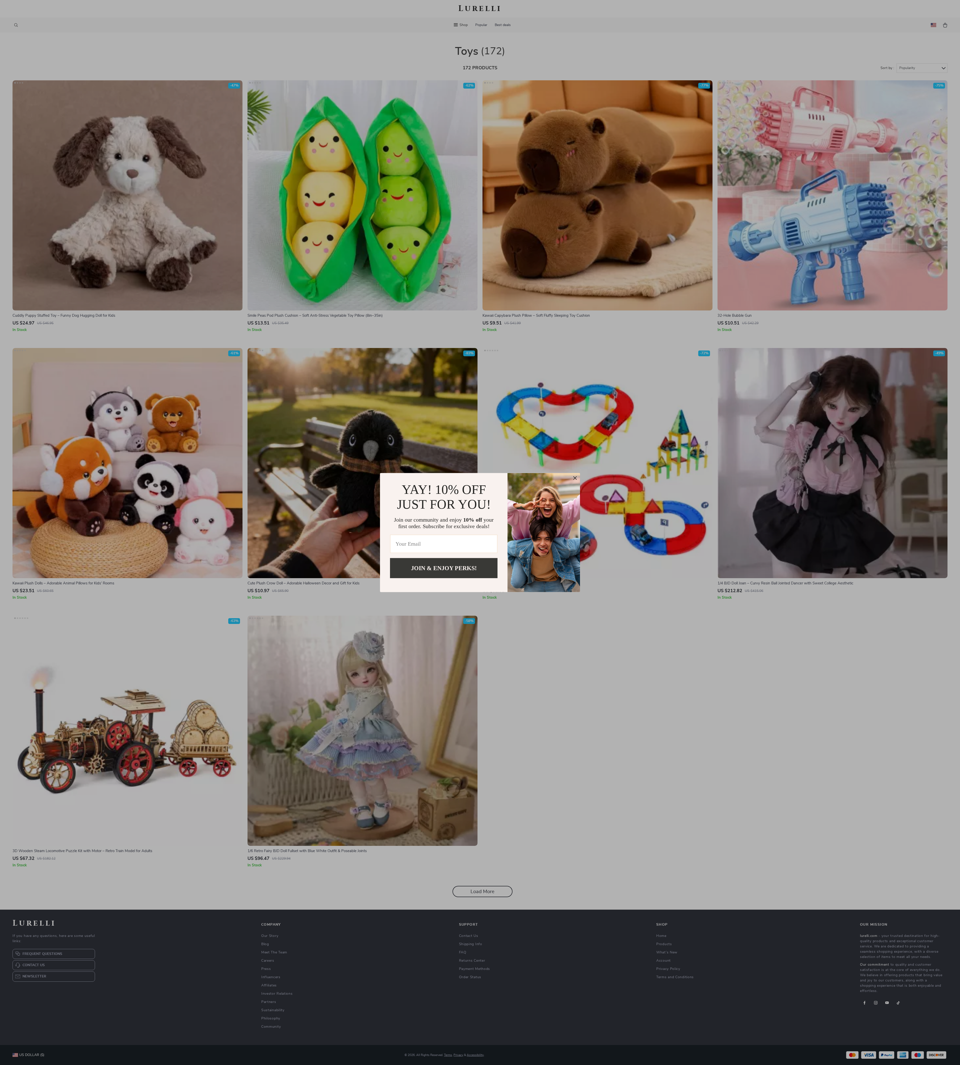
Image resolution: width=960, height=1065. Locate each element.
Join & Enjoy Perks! (444, 568)
